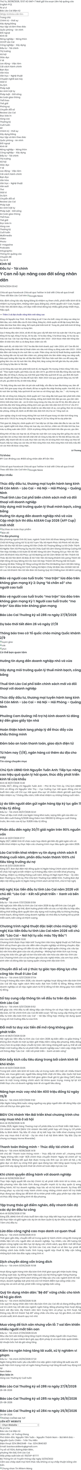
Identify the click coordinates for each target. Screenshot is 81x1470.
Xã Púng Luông (13, 542)
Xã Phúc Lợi (26, 554)
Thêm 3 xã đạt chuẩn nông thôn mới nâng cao (24, 314)
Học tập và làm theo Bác (13, 26)
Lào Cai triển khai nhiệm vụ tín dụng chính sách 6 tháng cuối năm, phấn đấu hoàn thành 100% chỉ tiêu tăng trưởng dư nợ (38, 857)
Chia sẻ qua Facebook (11, 292)
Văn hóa (4, 72)
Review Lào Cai (8, 112)
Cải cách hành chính (11, 66)
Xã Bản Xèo (59, 567)
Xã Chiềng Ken (58, 570)
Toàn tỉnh (45, 539)
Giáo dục (4, 57)
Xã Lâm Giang (53, 548)
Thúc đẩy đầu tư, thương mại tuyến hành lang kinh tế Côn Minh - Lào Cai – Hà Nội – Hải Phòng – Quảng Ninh (40, 488)
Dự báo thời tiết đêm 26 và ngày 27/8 (29, 624)
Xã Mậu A (14, 551)
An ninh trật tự (7, 91)
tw (8, 1428)
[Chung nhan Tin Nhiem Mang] (16, 1468)
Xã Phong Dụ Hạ (23, 548)
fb (1, 7)
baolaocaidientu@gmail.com (22, 1446)
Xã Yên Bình (15, 557)
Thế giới (4, 103)
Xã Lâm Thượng (51, 551)
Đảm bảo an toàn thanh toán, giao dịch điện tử (37, 743)
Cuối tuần (5, 125)
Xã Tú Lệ (25, 542)
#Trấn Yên (48, 458)
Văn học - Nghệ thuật (11, 75)
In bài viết (50, 292)
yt (4, 7)
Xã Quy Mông (18, 560)
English (3, 4)
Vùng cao (5, 118)
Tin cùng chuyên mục (13, 761)
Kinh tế (3, 35)
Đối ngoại (5, 32)
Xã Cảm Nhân (53, 554)
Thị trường (5, 51)
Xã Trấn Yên (38, 557)
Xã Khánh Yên (14, 570)
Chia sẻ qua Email (64, 292)
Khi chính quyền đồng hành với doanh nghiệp (35, 1174)
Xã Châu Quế (39, 548)
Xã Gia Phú (44, 564)
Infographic (6, 250)
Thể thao (4, 100)
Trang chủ (5, 17)
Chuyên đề (5, 256)
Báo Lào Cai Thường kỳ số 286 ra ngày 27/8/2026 (38, 615)
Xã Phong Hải (60, 560)
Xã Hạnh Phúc (51, 542)
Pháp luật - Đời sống (10, 94)
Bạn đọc (4, 69)
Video (3, 238)
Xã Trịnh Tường (30, 567)
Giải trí (3, 81)
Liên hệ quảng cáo (64, 1)
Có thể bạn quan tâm (13, 652)
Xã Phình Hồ (65, 542)
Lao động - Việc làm (10, 63)
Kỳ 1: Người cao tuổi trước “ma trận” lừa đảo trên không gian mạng (40, 601)
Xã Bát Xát (70, 567)
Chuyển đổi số (7, 109)
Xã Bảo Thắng (15, 564)
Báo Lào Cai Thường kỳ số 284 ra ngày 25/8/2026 (38, 1411)
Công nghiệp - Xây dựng (13, 45)
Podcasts (5, 247)
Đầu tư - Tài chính (9, 48)
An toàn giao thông (10, 97)
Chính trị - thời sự (9, 20)
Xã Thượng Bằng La (54, 545)
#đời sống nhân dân (31, 458)
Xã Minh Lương (73, 570)
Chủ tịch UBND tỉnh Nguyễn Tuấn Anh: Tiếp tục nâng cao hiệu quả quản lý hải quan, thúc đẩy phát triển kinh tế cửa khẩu (40, 774)
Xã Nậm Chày (45, 567)
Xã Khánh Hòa (12, 554)
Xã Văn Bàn (28, 570)
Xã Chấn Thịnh (72, 545)
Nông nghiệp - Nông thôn (13, 39)
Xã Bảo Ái (27, 557)
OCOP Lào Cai (7, 42)
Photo (3, 241)
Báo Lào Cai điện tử (10, 10)
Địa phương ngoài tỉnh (12, 539)
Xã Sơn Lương (23, 545)
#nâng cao (14, 458)
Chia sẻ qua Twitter (34, 292)
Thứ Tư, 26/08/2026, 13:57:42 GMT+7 (18, 1)
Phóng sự (5, 106)
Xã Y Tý (4, 567)
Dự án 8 (4, 260)
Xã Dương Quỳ (42, 570)
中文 (10, 4)
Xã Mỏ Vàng (37, 551)
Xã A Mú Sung (15, 567)
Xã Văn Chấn (37, 545)
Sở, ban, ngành (32, 539)
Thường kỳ (5, 121)
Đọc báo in (5, 115)
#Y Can (4, 458)
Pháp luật (5, 88)
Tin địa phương (9, 536)
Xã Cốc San (31, 560)
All (1, 128)
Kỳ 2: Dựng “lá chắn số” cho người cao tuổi (40, 583)
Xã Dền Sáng (73, 564)
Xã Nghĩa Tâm (7, 548)
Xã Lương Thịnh (69, 557)
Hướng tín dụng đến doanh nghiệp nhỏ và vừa (36, 516)
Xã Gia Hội (10, 545)
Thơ (2, 189)
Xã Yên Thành (68, 554)
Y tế (2, 60)
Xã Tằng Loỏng (30, 564)
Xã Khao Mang (58, 539)
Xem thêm (5, 1371)
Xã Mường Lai (39, 554)
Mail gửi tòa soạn (45, 1)
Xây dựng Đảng (8, 23)
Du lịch (3, 85)
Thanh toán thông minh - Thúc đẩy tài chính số (37, 1147)
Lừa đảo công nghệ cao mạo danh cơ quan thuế (38, 1231)
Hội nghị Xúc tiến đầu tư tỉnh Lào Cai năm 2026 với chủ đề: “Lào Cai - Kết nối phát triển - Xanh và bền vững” (39, 894)
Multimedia (6, 235)
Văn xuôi (4, 186)
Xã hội (3, 54)
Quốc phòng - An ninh (11, 29)
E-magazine (6, 244)
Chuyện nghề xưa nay (11, 78)
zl (6, 7)
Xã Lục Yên (66, 551)
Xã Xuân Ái (25, 551)
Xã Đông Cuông (69, 548)
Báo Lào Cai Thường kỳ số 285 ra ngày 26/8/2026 (38, 1398)
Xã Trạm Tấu (37, 542)
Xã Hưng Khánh (53, 557)
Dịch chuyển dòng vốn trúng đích (26, 1262)
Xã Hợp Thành (45, 560)
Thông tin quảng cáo (11, 253)
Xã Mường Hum (58, 564)
